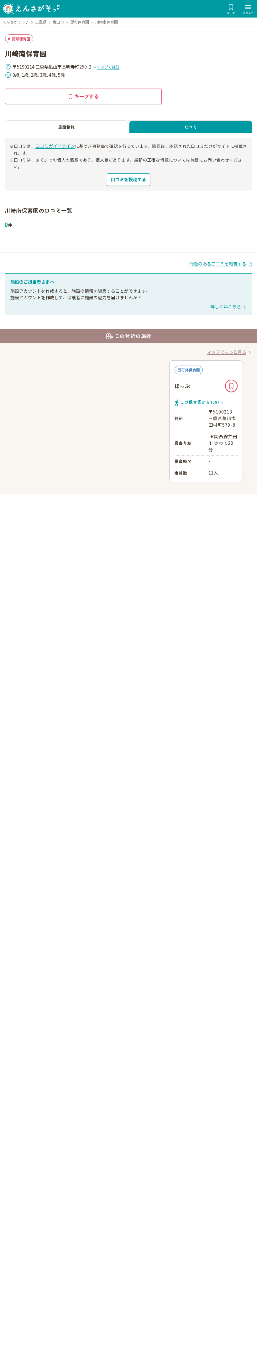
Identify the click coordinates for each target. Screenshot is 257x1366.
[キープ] (231, 386)
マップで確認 (108, 66)
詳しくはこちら (225, 306)
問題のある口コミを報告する (217, 263)
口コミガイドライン (55, 146)
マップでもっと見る (226, 352)
